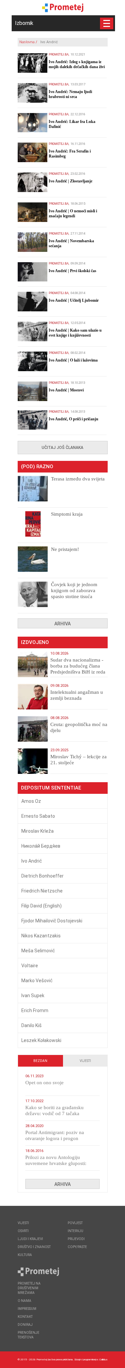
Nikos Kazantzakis (41, 935)
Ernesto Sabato (38, 816)
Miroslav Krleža (37, 831)
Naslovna (27, 42)
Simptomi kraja (67, 514)
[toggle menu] (106, 23)
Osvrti (23, 1231)
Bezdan (40, 1061)
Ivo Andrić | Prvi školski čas (72, 270)
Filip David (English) (41, 905)
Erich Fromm (34, 1010)
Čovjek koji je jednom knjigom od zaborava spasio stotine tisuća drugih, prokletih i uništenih (74, 596)
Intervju (75, 1231)
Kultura (25, 1255)
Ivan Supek (32, 995)
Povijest (75, 1223)
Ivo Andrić (31, 861)
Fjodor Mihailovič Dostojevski (51, 920)
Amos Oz (31, 801)
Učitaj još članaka (62, 447)
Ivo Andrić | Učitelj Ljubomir (74, 300)
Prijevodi (76, 1239)
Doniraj (25, 1324)
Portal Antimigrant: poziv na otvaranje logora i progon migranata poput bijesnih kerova (59, 1138)
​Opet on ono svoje (44, 1082)
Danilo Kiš (31, 1025)
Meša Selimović (38, 950)
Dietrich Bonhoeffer (42, 876)
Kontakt (25, 1316)
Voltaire (29, 965)
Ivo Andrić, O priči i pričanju (73, 419)
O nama (24, 1301)
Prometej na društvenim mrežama (29, 1288)
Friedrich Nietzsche (42, 891)
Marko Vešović (37, 980)
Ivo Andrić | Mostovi (66, 390)
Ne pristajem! (65, 549)
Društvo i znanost (34, 1247)
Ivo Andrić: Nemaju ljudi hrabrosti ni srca (70, 94)
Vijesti (85, 1061)
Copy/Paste (77, 1247)
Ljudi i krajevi (30, 1239)
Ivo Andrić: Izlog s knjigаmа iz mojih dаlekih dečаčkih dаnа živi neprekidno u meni (77, 66)
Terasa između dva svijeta (78, 478)
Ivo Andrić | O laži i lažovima (73, 360)
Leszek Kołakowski (41, 1040)
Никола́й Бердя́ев (40, 846)
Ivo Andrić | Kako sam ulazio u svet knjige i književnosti (75, 333)
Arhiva (62, 623)
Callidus (103, 1359)
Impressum (27, 1309)
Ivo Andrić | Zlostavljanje (70, 181)
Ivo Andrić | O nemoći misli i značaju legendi (73, 213)
